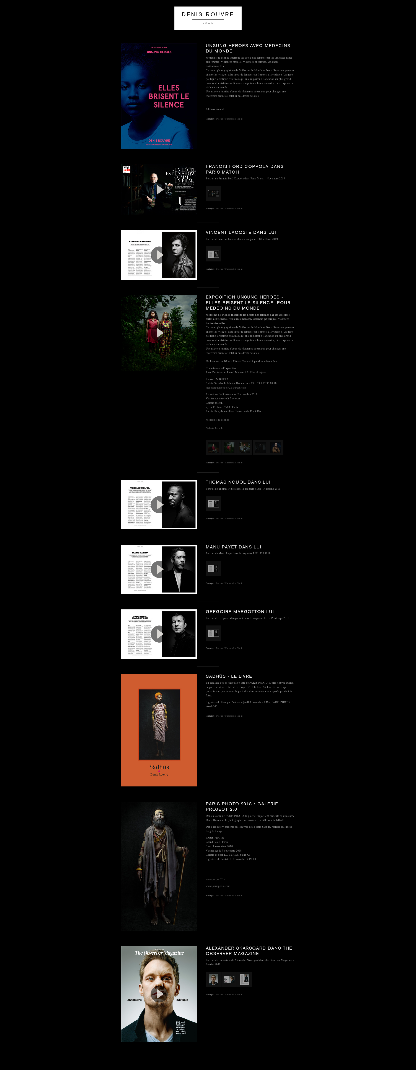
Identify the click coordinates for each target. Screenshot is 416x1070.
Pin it (239, 119)
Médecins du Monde (217, 419)
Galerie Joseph (214, 428)
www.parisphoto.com (218, 886)
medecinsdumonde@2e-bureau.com (226, 387)
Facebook (230, 119)
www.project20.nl (216, 879)
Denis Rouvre (208, 15)
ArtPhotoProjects (256, 372)
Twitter (220, 119)
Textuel (246, 361)
